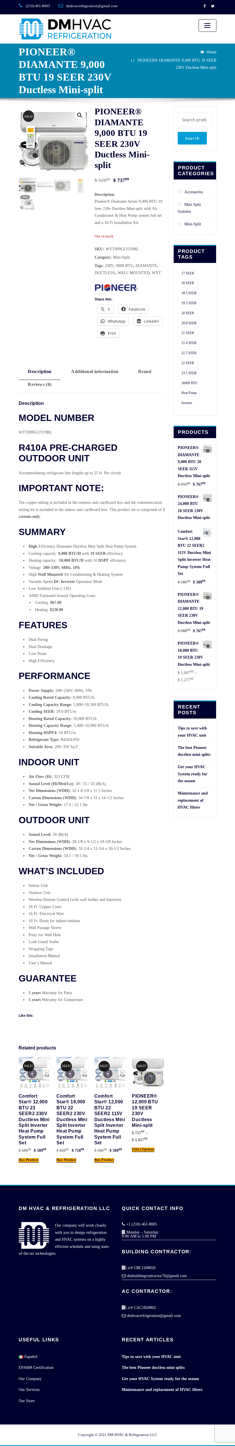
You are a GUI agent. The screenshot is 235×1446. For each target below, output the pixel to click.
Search (192, 138)
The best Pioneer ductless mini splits (153, 1367)
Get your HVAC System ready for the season (192, 774)
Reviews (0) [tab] (40, 384)
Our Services (29, 1390)
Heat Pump (189, 393)
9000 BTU (124, 266)
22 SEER (187, 363)
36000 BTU (189, 383)
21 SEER (187, 333)
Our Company (30, 1379)
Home (211, 52)
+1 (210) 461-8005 (141, 1224)
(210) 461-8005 (38, 6)
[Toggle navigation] (207, 25)
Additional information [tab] (94, 371)
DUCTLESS (105, 273)
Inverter (186, 403)
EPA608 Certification (36, 1367)
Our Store (27, 1401)
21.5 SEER (189, 353)
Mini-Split (121, 257)
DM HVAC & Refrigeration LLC (132, 1435)
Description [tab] (40, 371)
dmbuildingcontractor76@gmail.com (156, 1276)
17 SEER (187, 273)
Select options (143, 1149)
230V (109, 266)
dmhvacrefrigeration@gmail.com (91, 6)
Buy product (29, 1160)
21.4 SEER (189, 343)
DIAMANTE (146, 266)
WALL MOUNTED (133, 273)
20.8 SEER (189, 323)
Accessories (193, 192)
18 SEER (187, 283)
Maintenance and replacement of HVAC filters (193, 800)
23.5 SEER (189, 373)
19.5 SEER (189, 303)
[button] (80, 115)
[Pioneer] (116, 288)
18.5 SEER (189, 293)
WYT (156, 273)
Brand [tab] (144, 371)
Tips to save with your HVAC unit (151, 1357)
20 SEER (187, 313)
